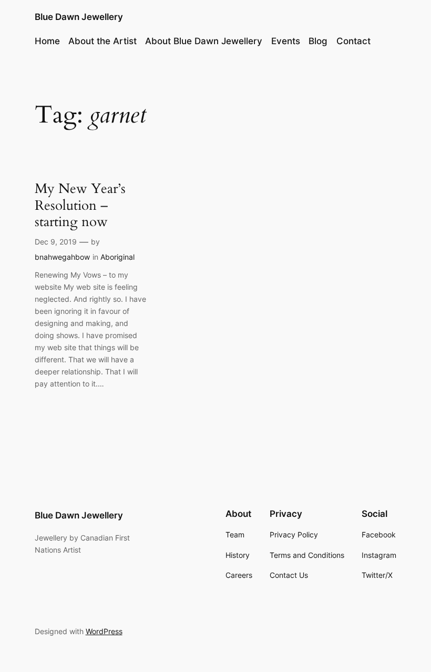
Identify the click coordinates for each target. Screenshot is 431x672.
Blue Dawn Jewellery (79, 17)
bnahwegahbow (62, 256)
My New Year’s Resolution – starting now (80, 205)
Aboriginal (117, 256)
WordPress (104, 631)
